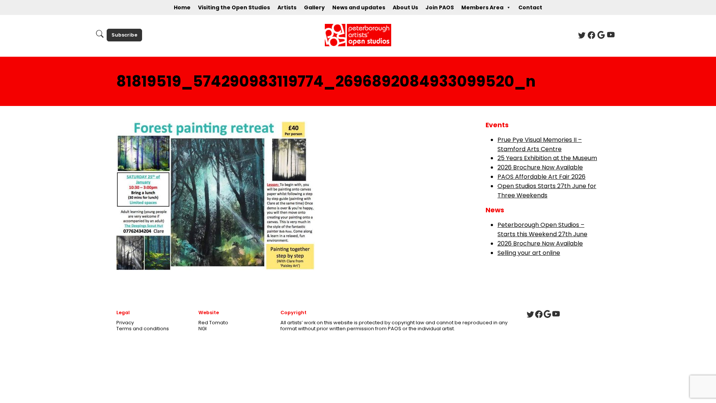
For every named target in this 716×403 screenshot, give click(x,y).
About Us (405, 7)
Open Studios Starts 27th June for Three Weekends (546, 191)
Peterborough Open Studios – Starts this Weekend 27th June (542, 229)
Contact (530, 7)
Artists (286, 7)
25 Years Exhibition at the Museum (547, 158)
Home (182, 7)
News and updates (358, 7)
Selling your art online (528, 253)
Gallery (314, 7)
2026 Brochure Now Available (540, 167)
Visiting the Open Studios (234, 7)
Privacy (125, 322)
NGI (202, 328)
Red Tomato (213, 322)
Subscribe (124, 35)
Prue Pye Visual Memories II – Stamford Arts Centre (539, 144)
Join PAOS (439, 7)
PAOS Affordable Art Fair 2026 (541, 176)
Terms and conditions (142, 328)
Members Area (482, 7)
